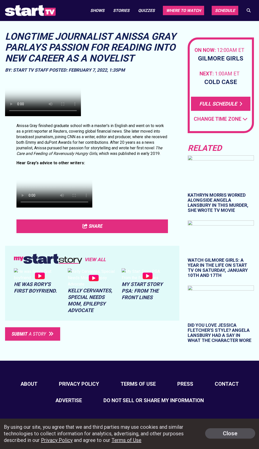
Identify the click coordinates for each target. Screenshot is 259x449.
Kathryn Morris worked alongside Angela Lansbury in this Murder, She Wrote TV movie (218, 202)
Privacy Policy (79, 384)
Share (95, 226)
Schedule (225, 10)
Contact (227, 384)
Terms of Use (138, 384)
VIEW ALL (95, 259)
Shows (97, 10)
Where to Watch (183, 10)
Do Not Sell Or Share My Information (153, 400)
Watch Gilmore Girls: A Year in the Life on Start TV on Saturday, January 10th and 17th (218, 267)
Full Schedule (218, 104)
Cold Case (220, 82)
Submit (29, 334)
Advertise (68, 400)
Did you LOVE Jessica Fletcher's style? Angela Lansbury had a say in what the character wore (219, 332)
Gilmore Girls (220, 58)
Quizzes (146, 10)
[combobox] (220, 119)
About (28, 384)
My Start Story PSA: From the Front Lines (142, 290)
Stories (121, 10)
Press (185, 384)
